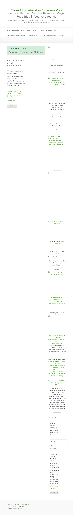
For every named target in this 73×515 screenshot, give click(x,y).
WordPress (18, 508)
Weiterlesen (12, 106)
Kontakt (60, 35)
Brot (15, 95)
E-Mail (52, 445)
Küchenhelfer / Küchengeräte (16, 35)
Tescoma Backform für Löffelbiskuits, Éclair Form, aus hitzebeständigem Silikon (57, 301)
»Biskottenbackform (54, 261)
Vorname (53, 438)
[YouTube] (60, 5)
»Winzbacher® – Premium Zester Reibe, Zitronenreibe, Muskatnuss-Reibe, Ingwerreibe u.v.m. (57, 339)
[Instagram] (56, 5)
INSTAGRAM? (57, 243)
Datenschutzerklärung (54, 487)
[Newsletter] (49, 5)
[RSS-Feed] (45, 5)
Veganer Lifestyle (33, 35)
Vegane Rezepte (17, 30)
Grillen (9, 96)
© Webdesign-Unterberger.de (20, 504)
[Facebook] (53, 5)
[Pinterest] (64, 5)
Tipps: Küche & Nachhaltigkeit (50, 30)
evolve (9, 506)
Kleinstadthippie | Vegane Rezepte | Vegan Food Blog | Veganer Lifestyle (36, 14)
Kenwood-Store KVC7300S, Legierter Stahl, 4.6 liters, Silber (57, 383)
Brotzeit (19, 95)
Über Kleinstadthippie (49, 35)
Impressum (10, 40)
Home (8, 30)
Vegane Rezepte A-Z (32, 30)
